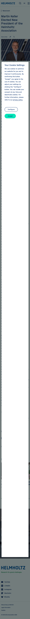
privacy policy (18, 100)
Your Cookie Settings (15, 65)
